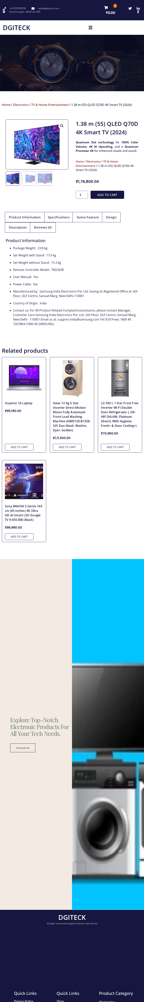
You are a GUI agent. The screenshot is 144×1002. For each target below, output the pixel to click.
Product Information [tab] (25, 217)
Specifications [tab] (59, 217)
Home (6, 105)
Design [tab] (111, 217)
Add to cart (107, 195)
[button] (90, 27)
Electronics (21, 105)
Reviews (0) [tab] (43, 227)
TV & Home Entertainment (50, 105)
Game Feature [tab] (88, 217)
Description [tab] (18, 227)
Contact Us (23, 747)
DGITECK (16, 27)
